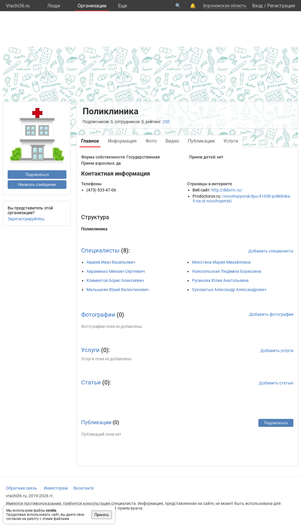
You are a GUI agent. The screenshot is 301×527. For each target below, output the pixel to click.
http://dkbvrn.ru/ (226, 190)
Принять (101, 515)
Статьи (91, 382)
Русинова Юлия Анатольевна (220, 280)
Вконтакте (83, 488)
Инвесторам (56, 488)
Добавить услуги (276, 350)
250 (166, 121)
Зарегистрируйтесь (26, 219)
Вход (257, 6)
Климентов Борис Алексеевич (115, 280)
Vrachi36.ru (18, 6)
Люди (53, 6)
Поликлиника (94, 229)
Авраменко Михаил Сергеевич (115, 271)
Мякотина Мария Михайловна (221, 262)
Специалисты (100, 250)
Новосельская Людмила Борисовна (226, 271)
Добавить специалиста (270, 251)
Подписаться (37, 174)
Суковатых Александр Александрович (229, 289)
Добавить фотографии (271, 314)
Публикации (96, 422)
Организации (92, 6)
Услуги (90, 349)
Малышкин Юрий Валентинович (117, 289)
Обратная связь (21, 488)
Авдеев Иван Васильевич (110, 262)
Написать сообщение (37, 184)
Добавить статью (276, 383)
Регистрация (281, 6)
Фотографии (98, 314)
